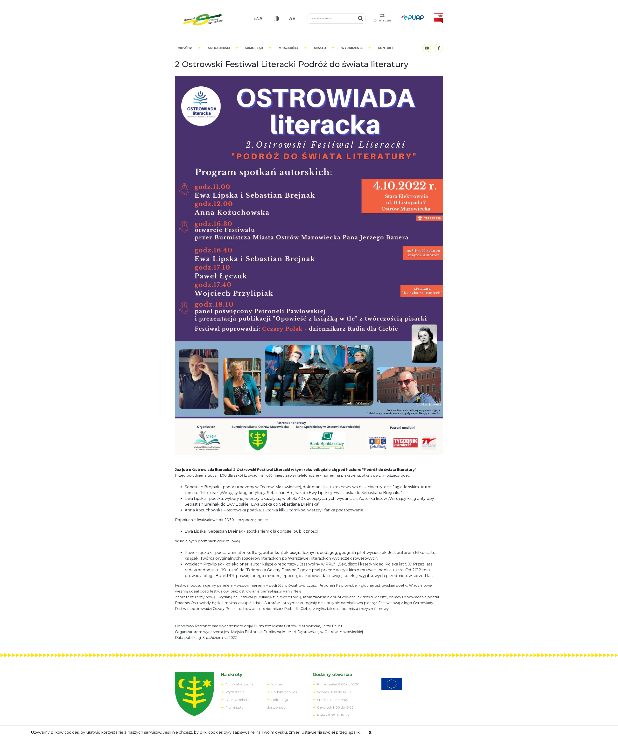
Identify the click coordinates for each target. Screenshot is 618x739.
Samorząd (254, 48)
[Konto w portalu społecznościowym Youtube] (426, 48)
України (185, 48)
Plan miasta (234, 707)
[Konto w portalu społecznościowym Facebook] (438, 48)
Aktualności (219, 48)
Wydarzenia (352, 48)
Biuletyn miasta (237, 700)
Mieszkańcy (289, 48)
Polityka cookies (284, 692)
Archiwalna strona (239, 684)
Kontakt (385, 48)
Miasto (320, 48)
